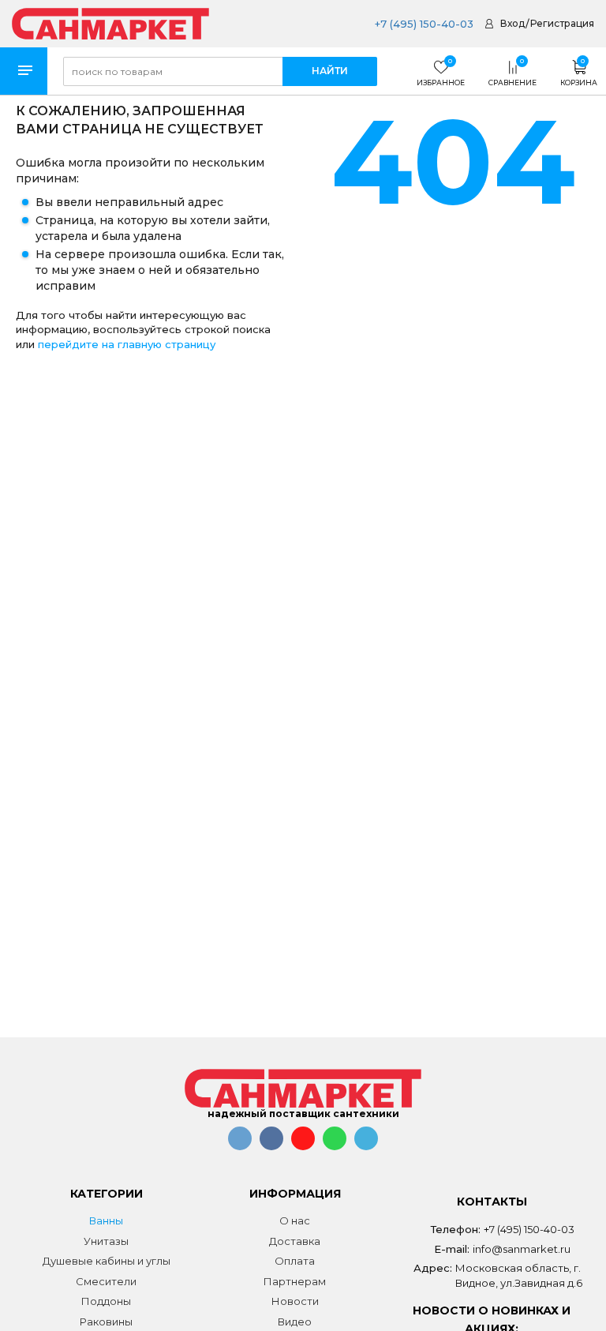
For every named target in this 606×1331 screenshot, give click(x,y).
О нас (294, 1220)
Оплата (295, 1260)
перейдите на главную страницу (126, 344)
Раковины (106, 1321)
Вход (512, 23)
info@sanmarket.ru (521, 1249)
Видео (295, 1321)
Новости (295, 1301)
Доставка (294, 1241)
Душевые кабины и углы (106, 1260)
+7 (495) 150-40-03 (424, 23)
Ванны (106, 1220)
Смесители (106, 1281)
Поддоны (106, 1301)
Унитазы (106, 1241)
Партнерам (295, 1281)
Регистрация (562, 23)
